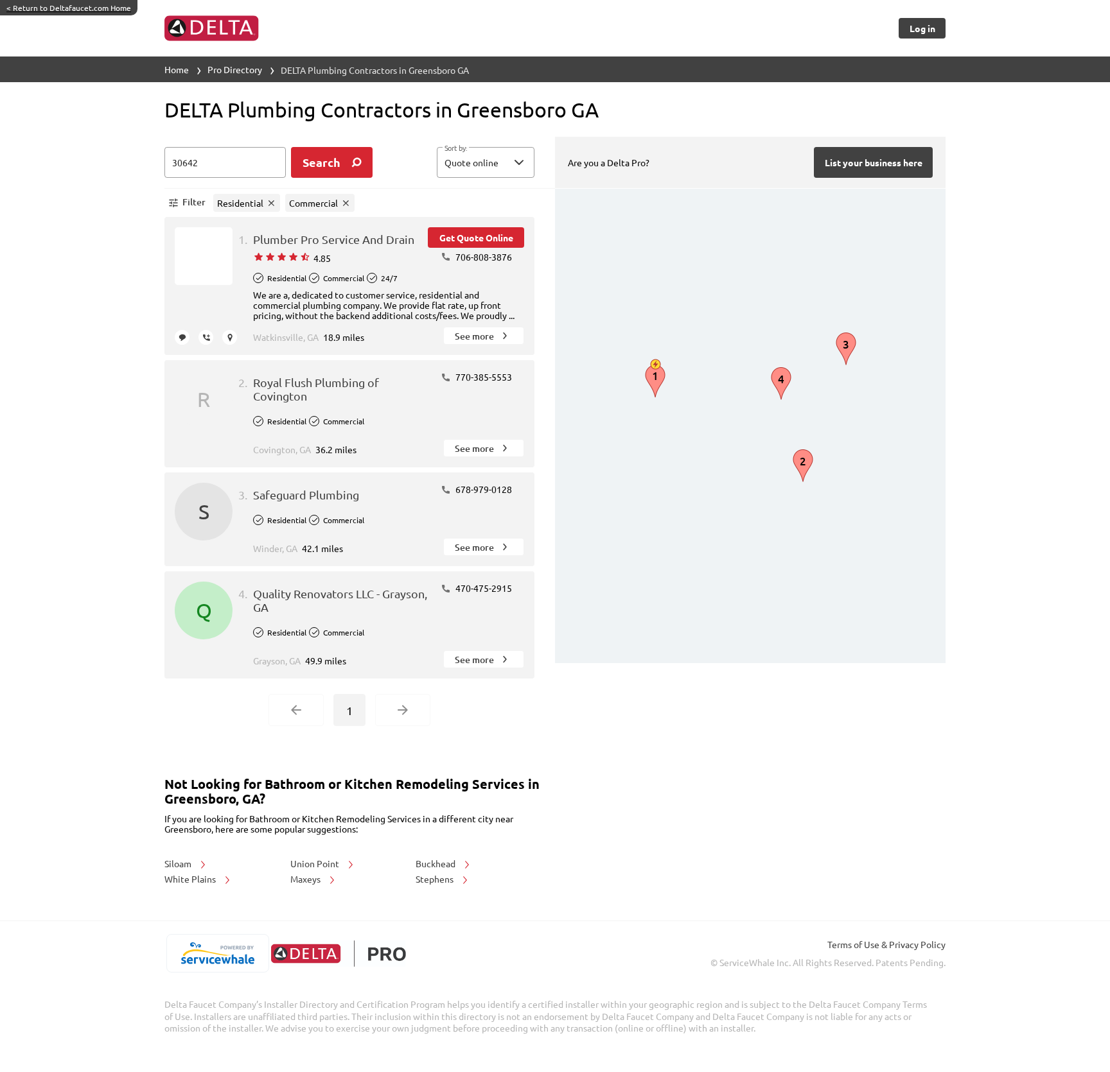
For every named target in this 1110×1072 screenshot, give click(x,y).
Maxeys (306, 879)
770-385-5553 (483, 377)
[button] (485, 162)
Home (176, 69)
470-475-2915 (483, 588)
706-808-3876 (483, 257)
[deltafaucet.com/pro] (338, 953)
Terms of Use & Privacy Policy (886, 944)
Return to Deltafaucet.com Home (68, 8)
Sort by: (456, 148)
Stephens (435, 879)
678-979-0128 (483, 489)
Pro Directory (234, 69)
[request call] (205, 337)
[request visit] (229, 337)
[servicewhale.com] (217, 953)
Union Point (315, 863)
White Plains (191, 879)
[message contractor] (182, 337)
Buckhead (436, 863)
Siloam (178, 863)
